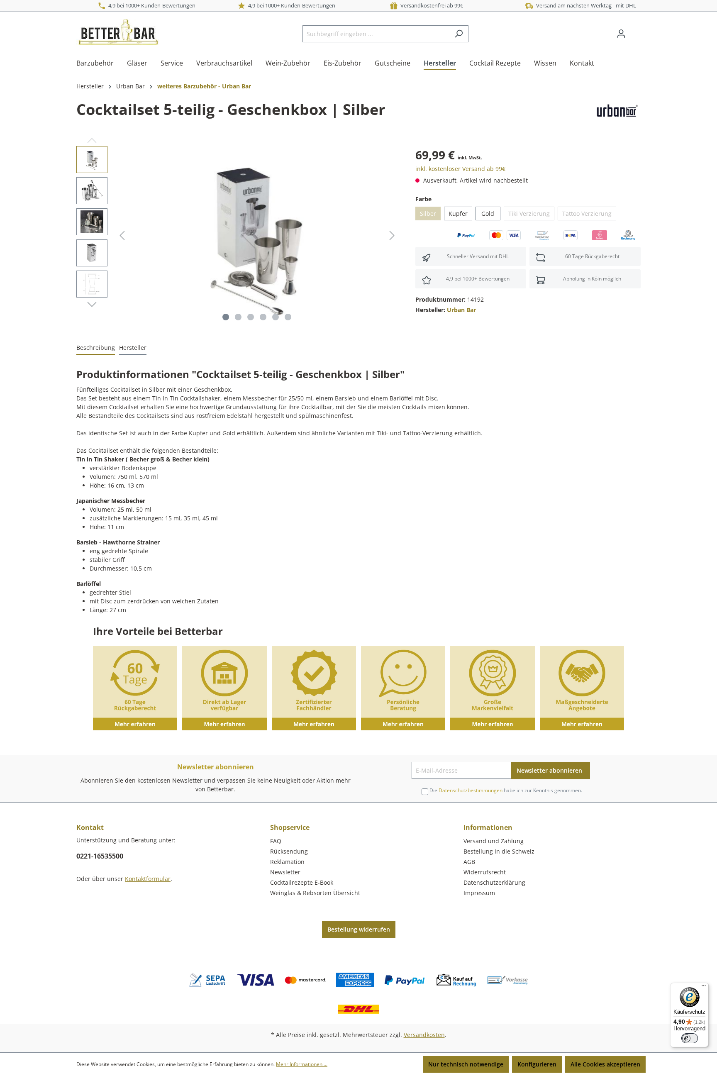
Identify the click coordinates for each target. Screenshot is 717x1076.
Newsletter (285, 872)
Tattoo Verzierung (587, 213)
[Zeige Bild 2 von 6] (238, 317)
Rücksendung (289, 851)
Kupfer (458, 213)
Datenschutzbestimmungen (470, 790)
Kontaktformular (148, 879)
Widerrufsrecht (484, 872)
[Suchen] (458, 33)
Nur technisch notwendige (465, 1064)
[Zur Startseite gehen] (117, 32)
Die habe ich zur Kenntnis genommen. (505, 790)
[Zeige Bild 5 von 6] (275, 317)
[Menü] (704, 988)
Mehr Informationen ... (301, 1064)
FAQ (275, 841)
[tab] (95, 348)
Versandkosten (424, 1035)
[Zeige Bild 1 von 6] (225, 317)
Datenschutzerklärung (494, 882)
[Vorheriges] (122, 235)
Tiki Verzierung (529, 213)
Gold (487, 213)
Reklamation (287, 862)
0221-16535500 (99, 856)
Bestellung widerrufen (358, 929)
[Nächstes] (392, 235)
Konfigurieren (536, 1064)
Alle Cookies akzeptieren (605, 1064)
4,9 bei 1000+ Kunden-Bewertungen (150, 5)
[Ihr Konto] (621, 33)
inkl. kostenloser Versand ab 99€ (460, 169)
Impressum (479, 893)
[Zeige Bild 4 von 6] (263, 317)
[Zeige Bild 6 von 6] (288, 317)
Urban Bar (461, 310)
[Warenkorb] (636, 31)
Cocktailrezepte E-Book (301, 882)
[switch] (689, 1038)
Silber (428, 213)
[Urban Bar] (616, 111)
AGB (469, 862)
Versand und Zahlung (493, 841)
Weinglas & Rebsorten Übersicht (315, 893)
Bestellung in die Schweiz (498, 851)
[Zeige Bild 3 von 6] (250, 317)
